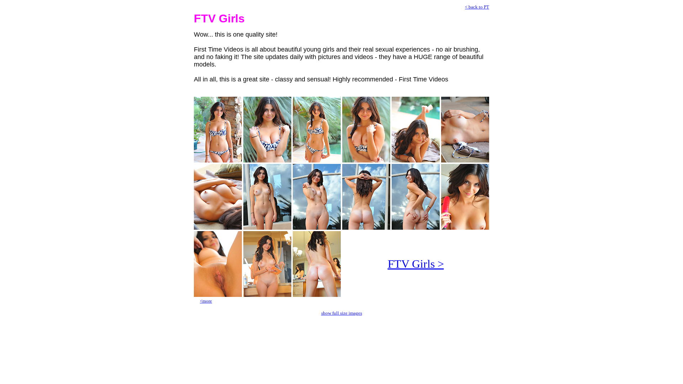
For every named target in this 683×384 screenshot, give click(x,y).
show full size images (341, 313)
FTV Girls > (416, 263)
